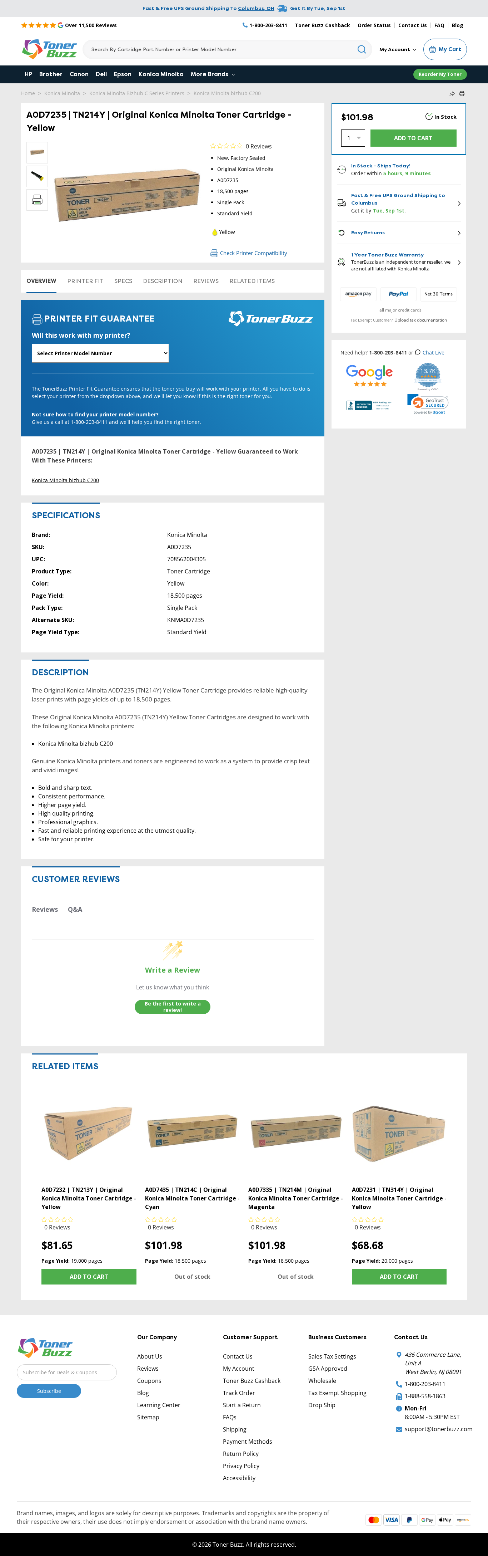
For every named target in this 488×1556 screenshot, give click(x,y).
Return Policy (241, 1454)
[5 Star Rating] (369, 375)
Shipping (235, 1429)
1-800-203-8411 (425, 1384)
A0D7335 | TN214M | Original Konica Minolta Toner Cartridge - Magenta (295, 1198)
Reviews (206, 281)
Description (163, 281)
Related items (252, 281)
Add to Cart (89, 1277)
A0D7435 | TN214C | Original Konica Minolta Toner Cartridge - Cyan (192, 1198)
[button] (428, 404)
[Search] (362, 49)
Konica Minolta (161, 74)
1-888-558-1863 (425, 1396)
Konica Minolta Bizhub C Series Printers (136, 93)
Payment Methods (247, 1441)
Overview (41, 281)
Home (28, 93)
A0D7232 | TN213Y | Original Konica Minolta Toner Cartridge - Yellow (88, 1198)
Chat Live (433, 352)
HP (28, 74)
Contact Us (412, 25)
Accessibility (239, 1478)
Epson (122, 74)
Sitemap (148, 1417)
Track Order (239, 1393)
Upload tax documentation (420, 320)
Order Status (374, 25)
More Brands (210, 74)
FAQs (229, 1417)
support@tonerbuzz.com (439, 1429)
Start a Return (242, 1405)
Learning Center (158, 1405)
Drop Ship (321, 1405)
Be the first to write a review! (173, 1006)
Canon (79, 74)
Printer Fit (85, 281)
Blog (457, 25)
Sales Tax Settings (332, 1356)
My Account (395, 49)
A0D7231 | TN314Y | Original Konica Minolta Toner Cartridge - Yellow (399, 1198)
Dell (101, 74)
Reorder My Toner (440, 74)
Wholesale (322, 1381)
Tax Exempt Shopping (337, 1393)
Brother (51, 74)
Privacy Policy (241, 1466)
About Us (149, 1356)
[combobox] (227, 49)
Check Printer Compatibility (253, 252)
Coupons (149, 1381)
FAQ (439, 25)
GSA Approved (327, 1368)
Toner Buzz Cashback (322, 25)
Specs (123, 281)
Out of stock (192, 1277)
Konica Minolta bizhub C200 (227, 93)
